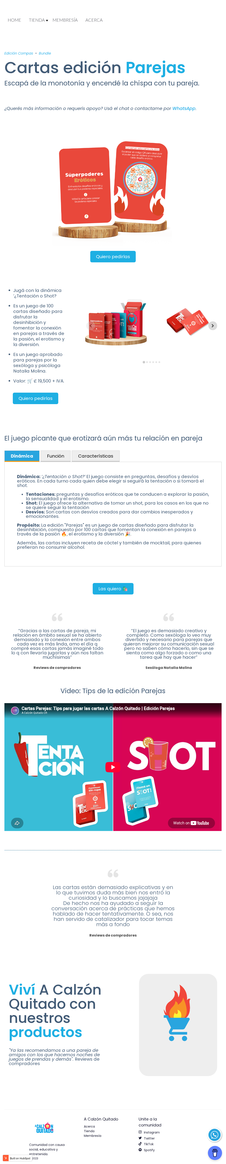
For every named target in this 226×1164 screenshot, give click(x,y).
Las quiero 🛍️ (113, 589)
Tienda (37, 20)
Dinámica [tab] (22, 456)
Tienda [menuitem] (89, 1131)
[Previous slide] (90, 325)
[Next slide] (212, 325)
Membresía (65, 20)
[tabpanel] (113, 514)
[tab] (144, 362)
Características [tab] (95, 456)
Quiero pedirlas (113, 257)
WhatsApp (184, 108)
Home (14, 20)
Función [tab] (55, 456)
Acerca (94, 20)
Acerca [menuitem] (89, 1126)
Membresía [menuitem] (92, 1136)
